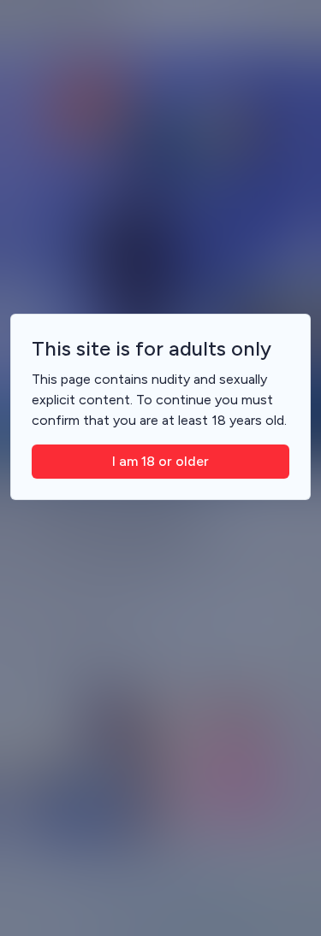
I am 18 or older (160, 461)
